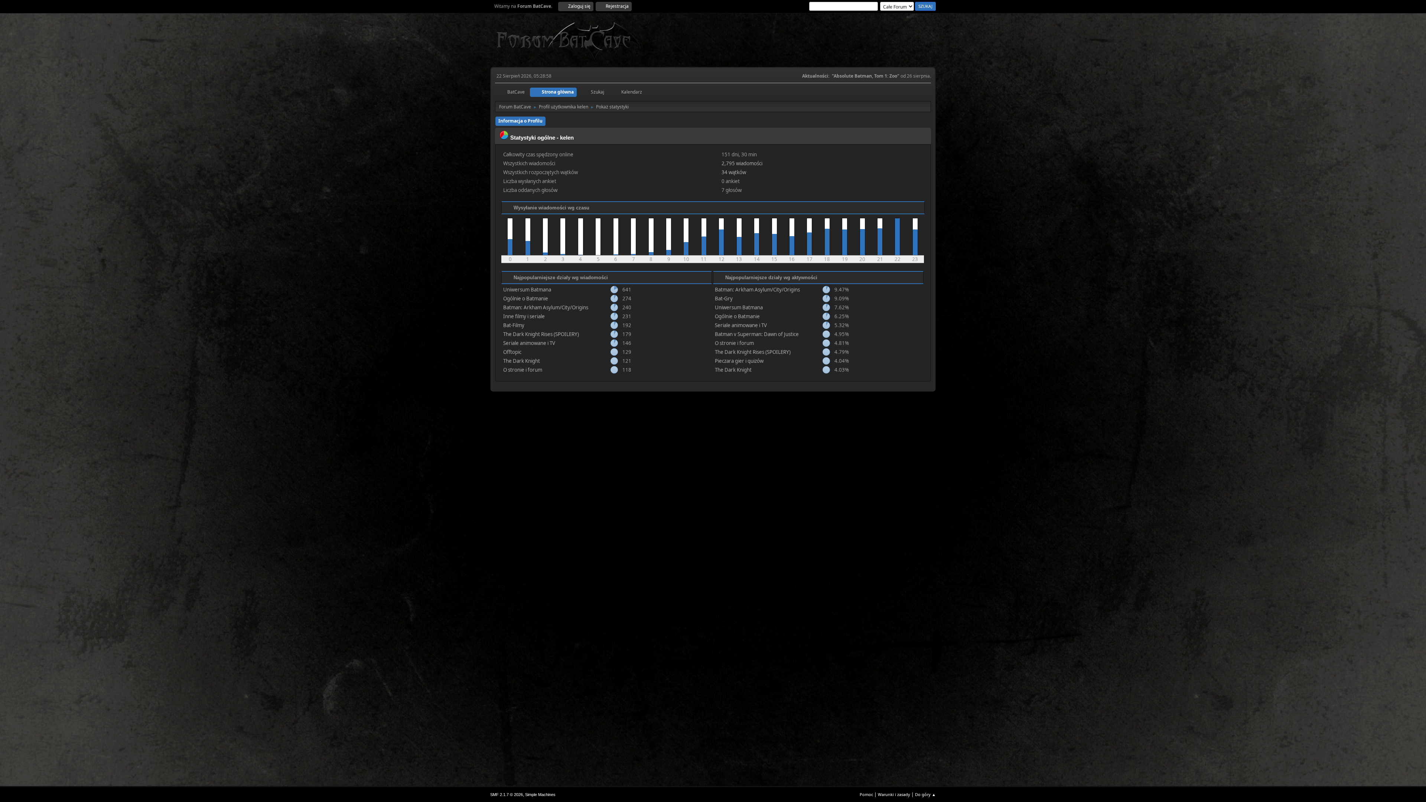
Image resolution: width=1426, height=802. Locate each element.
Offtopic (512, 352)
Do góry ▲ (925, 794)
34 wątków (734, 172)
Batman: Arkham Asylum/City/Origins (545, 307)
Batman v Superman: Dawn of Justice (757, 334)
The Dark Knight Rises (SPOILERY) (541, 334)
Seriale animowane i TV (529, 343)
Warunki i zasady (894, 794)
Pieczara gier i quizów (739, 361)
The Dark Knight (521, 361)
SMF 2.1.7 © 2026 (506, 794)
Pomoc (866, 794)
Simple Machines (540, 794)
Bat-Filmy (513, 325)
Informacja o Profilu (520, 121)
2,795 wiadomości (742, 163)
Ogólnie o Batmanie (525, 298)
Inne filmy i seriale (524, 316)
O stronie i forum (522, 369)
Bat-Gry (724, 298)
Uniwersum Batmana (527, 289)
